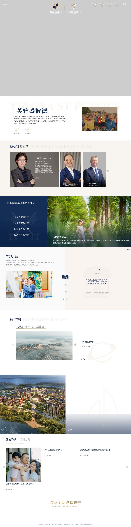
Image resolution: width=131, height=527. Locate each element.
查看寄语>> (38, 178)
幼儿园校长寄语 (88, 293)
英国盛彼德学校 (65, 512)
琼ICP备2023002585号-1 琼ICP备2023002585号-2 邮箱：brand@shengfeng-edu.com (72, 524)
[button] (13, 344)
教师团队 (101, 293)
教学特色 (96, 293)
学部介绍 (77, 512)
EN (124, 4)
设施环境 (107, 293)
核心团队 (31, 512)
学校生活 (88, 512)
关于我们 (42, 512)
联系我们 (99, 512)
